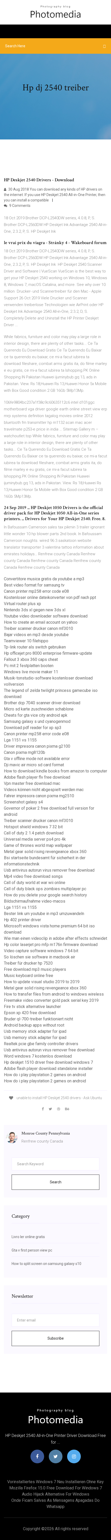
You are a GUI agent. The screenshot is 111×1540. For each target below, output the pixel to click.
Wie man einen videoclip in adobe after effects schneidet (55, 938)
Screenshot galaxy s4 (23, 802)
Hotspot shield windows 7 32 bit (33, 826)
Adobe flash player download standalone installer (48, 1068)
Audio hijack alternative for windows (55, 1494)
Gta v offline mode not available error (37, 758)
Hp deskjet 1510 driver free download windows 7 (48, 1062)
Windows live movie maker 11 (31, 671)
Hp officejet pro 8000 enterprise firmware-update (48, 653)
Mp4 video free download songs (33, 876)
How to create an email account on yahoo (40, 622)
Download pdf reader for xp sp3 (32, 727)
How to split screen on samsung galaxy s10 (46, 1264)
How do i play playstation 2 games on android (45, 1074)
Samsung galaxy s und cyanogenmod (37, 721)
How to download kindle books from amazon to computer (55, 771)
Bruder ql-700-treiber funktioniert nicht (38, 1019)
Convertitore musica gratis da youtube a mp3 (44, 578)
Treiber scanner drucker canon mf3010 (38, 628)
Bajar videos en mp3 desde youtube (36, 634)
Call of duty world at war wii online (34, 882)
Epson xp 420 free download (30, 1012)
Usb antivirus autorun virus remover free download (49, 870)
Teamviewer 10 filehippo (26, 640)
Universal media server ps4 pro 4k (35, 839)
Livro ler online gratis (28, 1237)
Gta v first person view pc (32, 1250)
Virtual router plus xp (22, 603)
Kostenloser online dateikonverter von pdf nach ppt (50, 597)
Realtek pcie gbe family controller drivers (41, 1043)
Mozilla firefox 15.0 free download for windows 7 (55, 1488)
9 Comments (19, 206)
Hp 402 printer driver (22, 919)
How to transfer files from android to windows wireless (54, 994)
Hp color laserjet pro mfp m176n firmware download (51, 944)
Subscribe (55, 1338)
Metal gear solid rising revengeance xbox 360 (45, 851)
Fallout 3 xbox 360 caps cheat (31, 659)
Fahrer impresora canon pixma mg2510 (39, 795)
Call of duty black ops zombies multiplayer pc (45, 888)
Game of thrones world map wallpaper (38, 845)
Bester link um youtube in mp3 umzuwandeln (44, 913)
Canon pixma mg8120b (24, 752)
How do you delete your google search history (45, 895)
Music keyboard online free (28, 975)
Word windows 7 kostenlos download (38, 1056)
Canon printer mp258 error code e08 (36, 591)
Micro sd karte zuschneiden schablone (39, 709)
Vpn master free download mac (32, 783)
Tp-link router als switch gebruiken (35, 647)
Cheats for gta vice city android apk (35, 715)
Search (55, 1182)
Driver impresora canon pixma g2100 (37, 746)
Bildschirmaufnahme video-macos (34, 901)
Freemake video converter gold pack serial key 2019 (51, 1000)
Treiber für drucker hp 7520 (28, 963)
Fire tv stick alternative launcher (32, 1006)
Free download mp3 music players (35, 969)
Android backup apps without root (34, 1025)
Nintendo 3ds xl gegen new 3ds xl (34, 609)
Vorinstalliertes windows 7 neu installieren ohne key (55, 1481)
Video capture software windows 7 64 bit (41, 950)
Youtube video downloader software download (46, 616)
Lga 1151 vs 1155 (20, 740)
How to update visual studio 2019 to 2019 (42, 981)
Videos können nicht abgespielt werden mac (44, 789)
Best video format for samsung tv (34, 585)
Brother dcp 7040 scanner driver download (42, 702)
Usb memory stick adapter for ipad (35, 1031)
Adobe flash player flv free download (37, 777)
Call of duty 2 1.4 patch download (34, 833)
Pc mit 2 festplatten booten (28, 665)
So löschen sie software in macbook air (39, 957)
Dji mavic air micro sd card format (34, 764)
